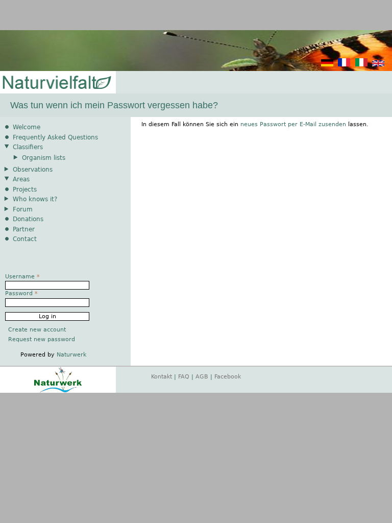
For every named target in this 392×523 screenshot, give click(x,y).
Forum (23, 209)
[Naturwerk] (58, 391)
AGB (201, 376)
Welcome (26, 127)
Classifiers (28, 147)
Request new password (41, 339)
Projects (25, 189)
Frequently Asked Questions (55, 137)
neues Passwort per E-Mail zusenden (293, 124)
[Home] (56, 83)
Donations (28, 219)
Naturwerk (71, 354)
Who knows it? (35, 199)
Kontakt (161, 376)
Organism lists (43, 157)
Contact (25, 239)
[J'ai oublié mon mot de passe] (344, 64)
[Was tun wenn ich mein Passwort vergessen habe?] (327, 64)
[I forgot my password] (378, 64)
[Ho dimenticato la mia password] (361, 64)
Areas (21, 179)
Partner (24, 229)
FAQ (183, 376)
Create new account (37, 329)
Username (22, 276)
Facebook (227, 376)
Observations (33, 169)
